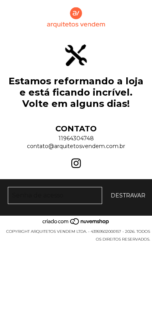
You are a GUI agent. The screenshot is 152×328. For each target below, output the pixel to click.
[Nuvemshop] (76, 223)
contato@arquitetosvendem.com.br (76, 146)
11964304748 (76, 138)
